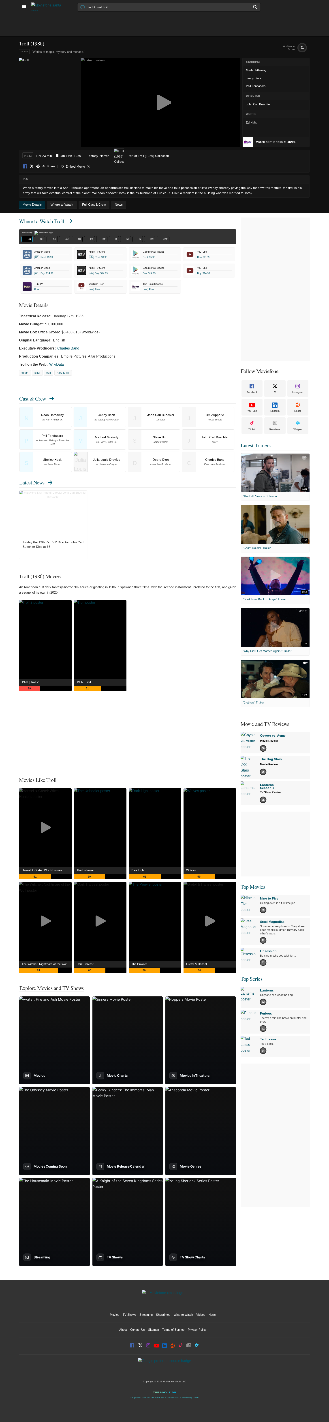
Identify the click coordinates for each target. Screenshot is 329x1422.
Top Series (251, 978)
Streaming (146, 1314)
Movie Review (269, 740)
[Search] (255, 7)
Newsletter (275, 429)
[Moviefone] (48, 6)
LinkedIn (275, 410)
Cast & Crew (32, 398)
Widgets (297, 429)
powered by (27, 233)
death (24, 372)
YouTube (252, 410)
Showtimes (163, 1314)
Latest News (32, 482)
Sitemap (153, 1329)
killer (37, 372)
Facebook (25, 166)
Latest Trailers (256, 445)
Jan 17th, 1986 (70, 156)
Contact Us (137, 1329)
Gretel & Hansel (196, 964)
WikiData (56, 364)
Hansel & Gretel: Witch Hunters (42, 870)
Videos (200, 1314)
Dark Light (138, 870)
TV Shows (129, 1314)
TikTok (252, 429)
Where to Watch (41, 221)
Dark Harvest (85, 964)
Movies (114, 1314)
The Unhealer (85, 870)
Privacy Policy (197, 1329)
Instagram (297, 392)
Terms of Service (173, 1329)
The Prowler (139, 964)
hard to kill (63, 372)
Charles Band (68, 348)
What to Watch (183, 1314)
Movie (24, 51)
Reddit (38, 166)
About (123, 1329)
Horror (104, 156)
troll (48, 372)
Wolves (191, 870)
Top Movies (253, 886)
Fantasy (92, 156)
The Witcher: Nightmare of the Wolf (44, 964)
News (212, 1314)
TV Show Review (270, 792)
